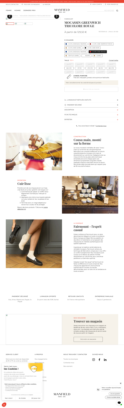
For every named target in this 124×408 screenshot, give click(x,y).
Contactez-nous (68, 363)
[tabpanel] (33, 19)
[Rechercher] (116, 10)
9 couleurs (68, 40)
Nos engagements (41, 359)
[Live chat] (119, 402)
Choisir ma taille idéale (113, 397)
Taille (66, 60)
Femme (9, 10)
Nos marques (39, 370)
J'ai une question (115, 393)
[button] (9, 16)
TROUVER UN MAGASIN (88, 339)
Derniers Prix (29, 10)
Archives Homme (40, 381)
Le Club (37, 366)
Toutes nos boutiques (70, 359)
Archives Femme (40, 377)
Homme (17, 10)
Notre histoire (39, 363)
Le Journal (38, 373)
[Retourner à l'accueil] (62, 10)
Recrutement (67, 366)
